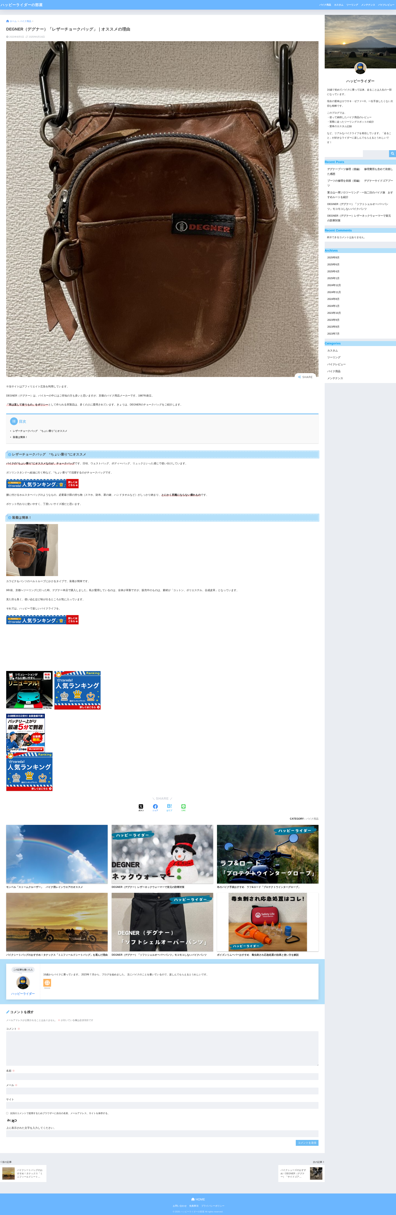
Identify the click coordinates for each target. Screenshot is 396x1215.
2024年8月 (333, 299)
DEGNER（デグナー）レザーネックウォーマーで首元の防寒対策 (359, 218)
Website (47, 988)
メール (11, 1085)
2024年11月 (334, 292)
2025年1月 (333, 278)
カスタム (338, 4)
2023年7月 (333, 333)
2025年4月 (333, 271)
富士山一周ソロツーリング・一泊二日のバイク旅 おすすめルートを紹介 (360, 195)
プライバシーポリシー (212, 1206)
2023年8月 (333, 326)
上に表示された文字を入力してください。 (31, 1127)
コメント (13, 1028)
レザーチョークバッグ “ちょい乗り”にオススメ (40, 430)
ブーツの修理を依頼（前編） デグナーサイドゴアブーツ (360, 183)
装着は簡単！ (20, 437)
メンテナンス (368, 4)
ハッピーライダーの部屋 (22, 5)
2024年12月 (334, 285)
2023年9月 (333, 319)
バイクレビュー (386, 4)
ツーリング (352, 4)
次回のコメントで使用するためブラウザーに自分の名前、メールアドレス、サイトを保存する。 (60, 1113)
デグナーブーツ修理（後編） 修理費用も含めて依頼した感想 (360, 171)
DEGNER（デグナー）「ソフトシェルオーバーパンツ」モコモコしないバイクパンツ (357, 206)
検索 (392, 153)
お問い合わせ (180, 1206)
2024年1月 (333, 306)
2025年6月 (333, 264)
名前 (10, 1070)
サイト (10, 1099)
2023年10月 (334, 312)
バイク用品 (325, 4)
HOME (200, 1199)
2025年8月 (333, 257)
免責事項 (193, 1206)
